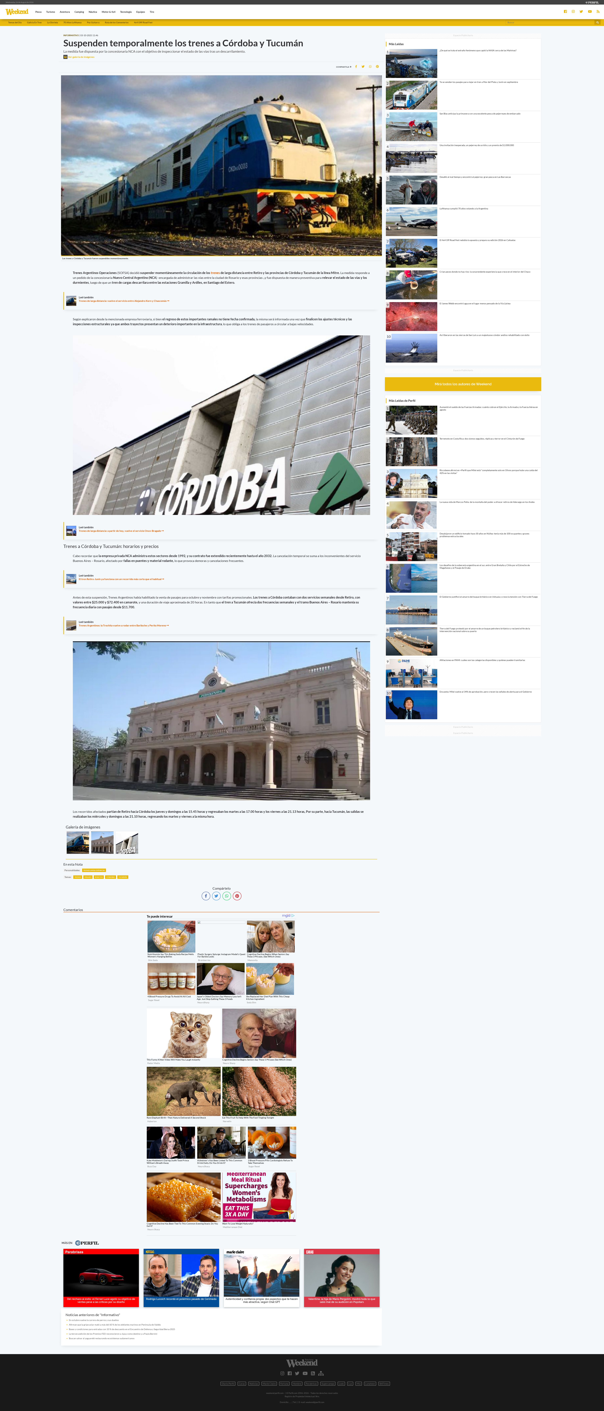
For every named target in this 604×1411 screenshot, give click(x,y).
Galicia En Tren (34, 22)
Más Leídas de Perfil (402, 400)
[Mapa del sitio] (321, 1373)
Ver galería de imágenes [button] (80, 56)
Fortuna (284, 1383)
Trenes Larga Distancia (94, 870)
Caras (242, 1383)
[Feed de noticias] (313, 1373)
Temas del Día (15, 22)
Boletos (99, 877)
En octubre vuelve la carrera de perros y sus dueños (94, 1320)
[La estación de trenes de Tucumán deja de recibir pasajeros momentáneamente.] (102, 842)
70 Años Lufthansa (72, 22)
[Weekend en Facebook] (290, 1373)
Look (341, 1383)
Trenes (78, 877)
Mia (359, 1383)
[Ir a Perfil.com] (592, 2)
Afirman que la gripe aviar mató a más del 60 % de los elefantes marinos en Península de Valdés (115, 1324)
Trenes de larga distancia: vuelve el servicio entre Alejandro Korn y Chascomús (123, 300)
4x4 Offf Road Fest (143, 22)
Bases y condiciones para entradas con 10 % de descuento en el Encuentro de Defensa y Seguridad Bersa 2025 (122, 1329)
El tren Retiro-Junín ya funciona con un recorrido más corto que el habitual (120, 578)
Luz (350, 1383)
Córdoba (110, 877)
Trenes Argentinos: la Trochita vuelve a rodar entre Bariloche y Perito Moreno (122, 625)
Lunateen (370, 1383)
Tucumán (123, 877)
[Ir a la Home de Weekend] (302, 1363)
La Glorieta (52, 22)
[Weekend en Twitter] (297, 1373)
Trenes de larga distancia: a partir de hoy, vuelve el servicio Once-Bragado (120, 530)
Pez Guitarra (93, 22)
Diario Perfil (228, 1383)
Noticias (253, 1383)
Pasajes (88, 877)
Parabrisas (311, 1383)
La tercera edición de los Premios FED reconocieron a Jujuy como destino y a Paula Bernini (113, 1333)
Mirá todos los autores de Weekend (463, 384)
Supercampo (328, 1383)
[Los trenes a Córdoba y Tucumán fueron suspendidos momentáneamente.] (78, 842)
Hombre (297, 1383)
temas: (67, 877)
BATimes (384, 1383)
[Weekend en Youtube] (305, 1373)
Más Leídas (396, 44)
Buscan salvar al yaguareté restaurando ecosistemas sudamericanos (101, 1338)
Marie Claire (269, 1383)
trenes (216, 273)
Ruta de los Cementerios (117, 22)
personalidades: (72, 870)
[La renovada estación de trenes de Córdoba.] (127, 842)
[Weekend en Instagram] (282, 1373)
